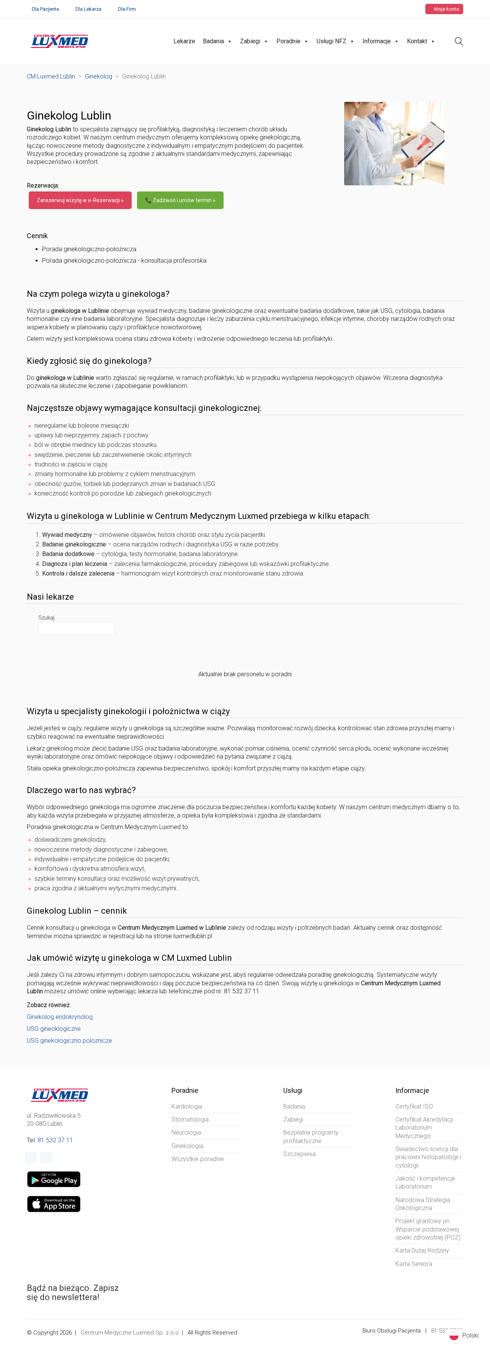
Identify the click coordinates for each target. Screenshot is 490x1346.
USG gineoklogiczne (54, 1028)
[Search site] (459, 42)
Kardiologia (187, 1106)
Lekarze (184, 41)
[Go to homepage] (59, 41)
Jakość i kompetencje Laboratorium (425, 1182)
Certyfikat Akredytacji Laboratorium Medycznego (424, 1128)
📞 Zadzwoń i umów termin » (180, 200)
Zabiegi (250, 41)
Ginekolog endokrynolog (60, 1017)
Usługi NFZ (331, 41)
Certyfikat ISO (414, 1106)
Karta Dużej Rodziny (422, 1250)
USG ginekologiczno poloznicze (69, 1040)
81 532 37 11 (55, 1140)
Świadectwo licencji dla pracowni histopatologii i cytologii (428, 1157)
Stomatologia (190, 1119)
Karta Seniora (413, 1263)
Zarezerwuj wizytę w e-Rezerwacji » (80, 200)
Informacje (377, 41)
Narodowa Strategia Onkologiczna (422, 1204)
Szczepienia (299, 1154)
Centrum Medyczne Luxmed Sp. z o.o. (130, 1332)
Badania (213, 41)
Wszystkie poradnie (198, 1159)
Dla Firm (127, 9)
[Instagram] (46, 1157)
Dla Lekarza (88, 9)
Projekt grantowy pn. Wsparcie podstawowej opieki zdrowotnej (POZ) (428, 1229)
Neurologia (186, 1132)
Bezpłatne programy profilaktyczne (310, 1136)
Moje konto (446, 9)
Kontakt (417, 41)
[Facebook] (30, 1157)
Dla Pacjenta (45, 9)
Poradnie (288, 41)
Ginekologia (187, 1146)
